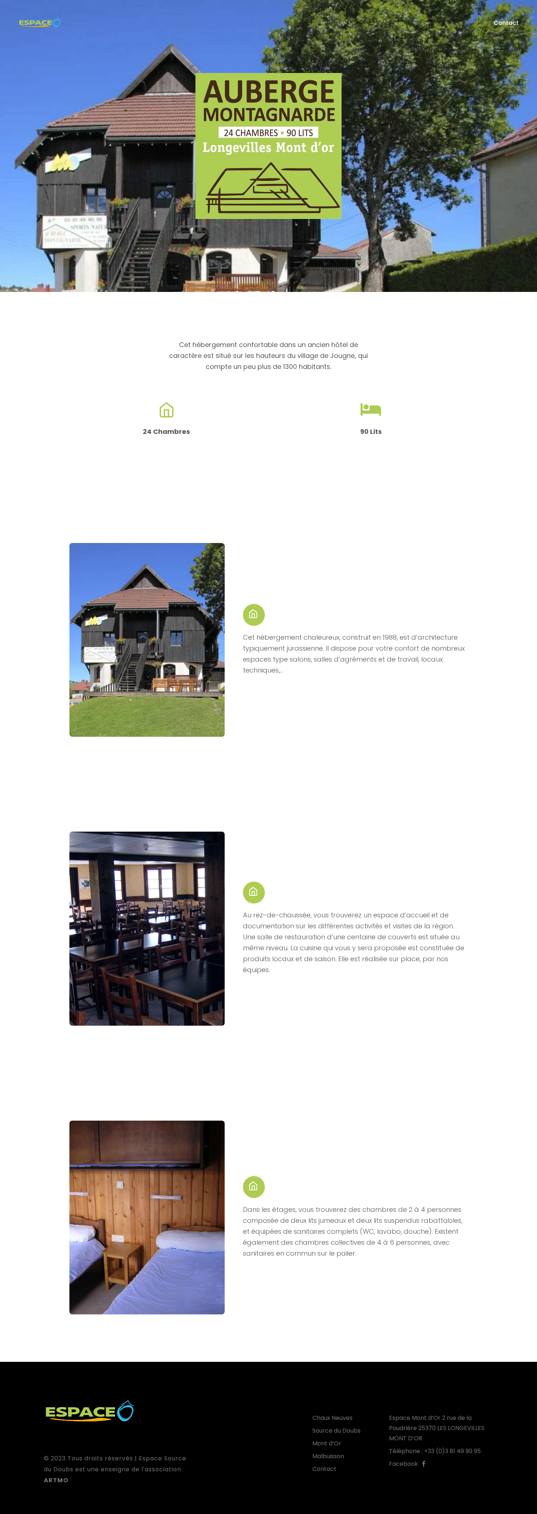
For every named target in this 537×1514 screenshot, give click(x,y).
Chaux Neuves (332, 1418)
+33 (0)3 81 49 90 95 (452, 1451)
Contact (506, 23)
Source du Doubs (336, 1430)
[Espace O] (39, 23)
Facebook (405, 1464)
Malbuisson (328, 1456)
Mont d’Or (326, 1443)
